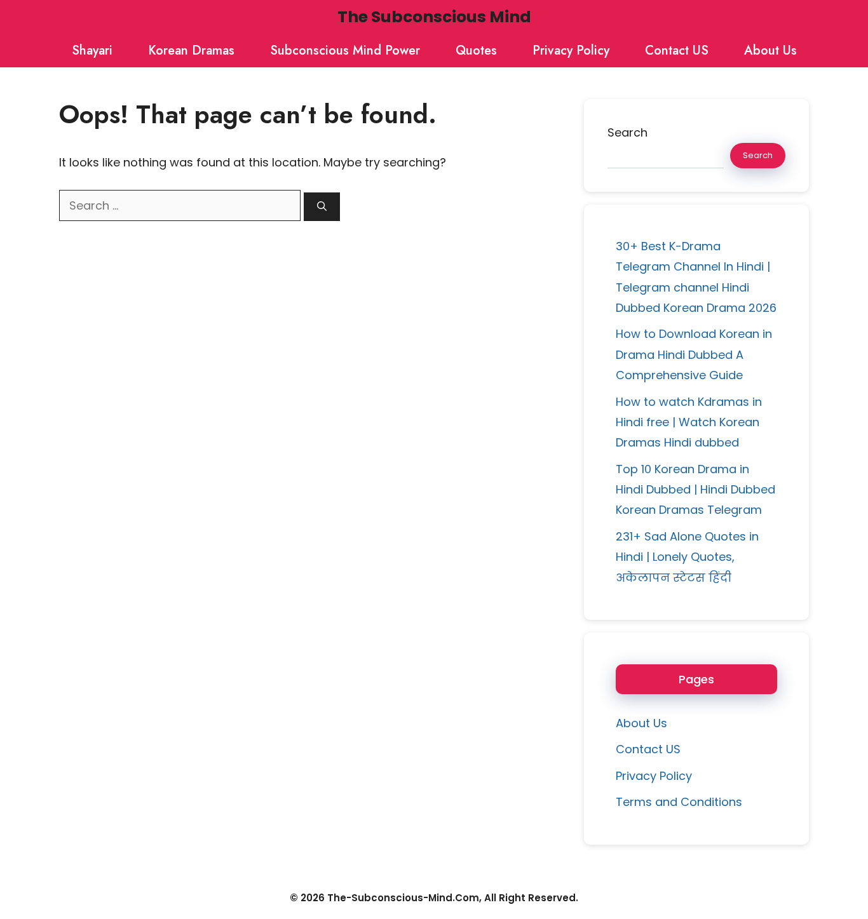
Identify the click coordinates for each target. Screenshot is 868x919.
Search (627, 132)
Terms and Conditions (679, 802)
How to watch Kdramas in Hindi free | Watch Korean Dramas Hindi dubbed (689, 422)
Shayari (92, 50)
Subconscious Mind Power (345, 50)
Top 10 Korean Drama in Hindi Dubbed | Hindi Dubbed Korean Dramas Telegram (695, 489)
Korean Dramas (191, 50)
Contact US (677, 50)
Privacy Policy (570, 50)
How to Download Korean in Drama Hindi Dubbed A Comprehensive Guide (694, 354)
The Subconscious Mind (434, 17)
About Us (770, 50)
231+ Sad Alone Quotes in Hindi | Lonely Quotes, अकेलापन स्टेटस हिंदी (687, 557)
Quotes (476, 50)
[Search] (322, 206)
